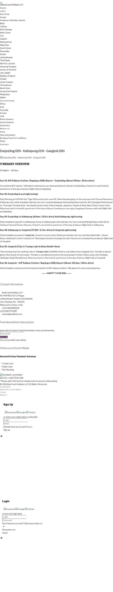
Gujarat (3, 38)
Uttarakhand (6, 85)
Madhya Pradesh (7, 76)
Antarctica (5, 125)
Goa (2, 35)
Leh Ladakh (5, 72)
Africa (2, 103)
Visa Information (7, 135)
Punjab (3, 79)
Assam (3, 17)
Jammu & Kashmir (8, 69)
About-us (5, 128)
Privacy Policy (5, 387)
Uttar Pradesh (6, 82)
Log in (29, 426)
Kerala (3, 54)
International (7, 101)
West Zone (5, 32)
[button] (10, 412)
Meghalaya (5, 94)
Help (2, 132)
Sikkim (3, 97)
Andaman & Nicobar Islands (12, 20)
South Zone (5, 48)
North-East (5, 88)
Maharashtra (6, 42)
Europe (3, 113)
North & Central (7, 63)
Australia (4, 110)
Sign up (39, 523)
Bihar (2, 23)
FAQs (2, 141)
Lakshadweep (6, 57)
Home (3, 8)
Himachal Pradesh (8, 66)
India (2, 11)
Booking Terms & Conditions (13, 138)
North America (6, 119)
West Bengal (6, 29)
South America (7, 122)
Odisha (3, 26)
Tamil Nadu (5, 60)
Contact (4, 144)
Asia (2, 107)
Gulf (2, 116)
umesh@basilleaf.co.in (12, 314)
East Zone (4, 14)
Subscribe (4, 337)
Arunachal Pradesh (8, 91)
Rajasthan (4, 45)
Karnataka (4, 51)
